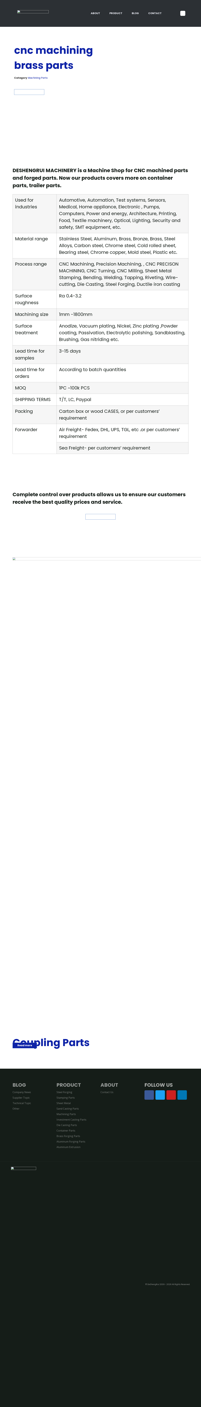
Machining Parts (38, 78)
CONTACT (155, 13)
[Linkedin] (182, 1095)
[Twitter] (160, 1095)
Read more (24, 1045)
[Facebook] (149, 1095)
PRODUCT (115, 13)
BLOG (135, 13)
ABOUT (95, 13)
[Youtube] (171, 1095)
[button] (182, 13)
